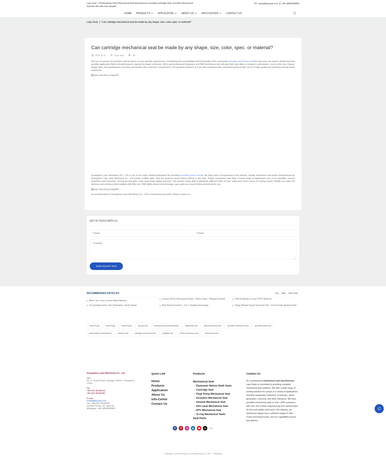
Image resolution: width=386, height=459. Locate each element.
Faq (276, 293)
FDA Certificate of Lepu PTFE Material (253, 299)
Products (199, 373)
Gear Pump (110, 326)
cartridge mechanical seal (240, 61)
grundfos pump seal (190, 175)
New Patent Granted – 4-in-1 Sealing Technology (185, 305)
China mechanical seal (189, 333)
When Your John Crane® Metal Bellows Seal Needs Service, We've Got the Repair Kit (109, 300)
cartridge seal (167, 333)
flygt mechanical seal (212, 326)
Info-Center (293, 293)
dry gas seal (143, 326)
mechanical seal (211, 333)
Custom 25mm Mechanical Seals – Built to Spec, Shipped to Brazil (193, 299)
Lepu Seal (92, 22)
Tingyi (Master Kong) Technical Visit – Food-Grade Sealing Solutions (267, 305)
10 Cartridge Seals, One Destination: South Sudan (113, 305)
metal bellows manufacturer (100, 333)
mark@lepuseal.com (96, 400)
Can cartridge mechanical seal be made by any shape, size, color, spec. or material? (146, 22)
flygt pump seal (191, 326)
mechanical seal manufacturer (166, 326)
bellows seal (123, 333)
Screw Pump (94, 326)
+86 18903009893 (290, 3)
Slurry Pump (127, 326)
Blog (283, 293)
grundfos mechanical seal (238, 326)
